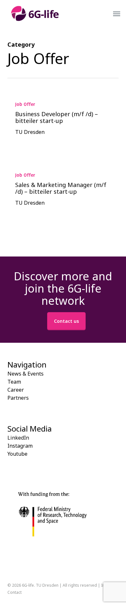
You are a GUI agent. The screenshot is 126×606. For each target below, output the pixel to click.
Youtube (17, 453)
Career (15, 389)
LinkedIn (18, 437)
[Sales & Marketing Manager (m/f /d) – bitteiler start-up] (62, 189)
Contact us (66, 321)
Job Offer (25, 104)
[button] (116, 13)
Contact (14, 592)
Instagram (20, 445)
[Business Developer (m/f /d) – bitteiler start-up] (62, 118)
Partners (18, 397)
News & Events (25, 373)
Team (14, 381)
